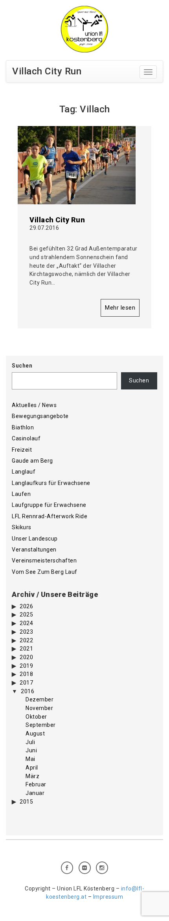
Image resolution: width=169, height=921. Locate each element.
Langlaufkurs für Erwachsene (51, 483)
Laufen (21, 494)
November (39, 708)
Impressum (108, 897)
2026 (26, 606)
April (32, 767)
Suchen (22, 365)
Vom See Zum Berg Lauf (44, 572)
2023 (26, 632)
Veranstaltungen (34, 549)
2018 (26, 674)
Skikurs (21, 527)
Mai (30, 759)
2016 (27, 691)
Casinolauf (26, 438)
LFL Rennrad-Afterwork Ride (49, 516)
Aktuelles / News (34, 405)
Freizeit (22, 450)
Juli (30, 742)
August (35, 733)
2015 (26, 801)
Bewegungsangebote (40, 416)
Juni (31, 750)
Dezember (39, 699)
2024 (26, 623)
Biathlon (23, 427)
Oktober (36, 717)
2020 (26, 657)
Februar (36, 784)
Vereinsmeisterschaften (44, 560)
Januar (35, 793)
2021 (26, 648)
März (32, 776)
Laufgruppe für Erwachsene (49, 505)
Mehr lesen (120, 307)
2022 (26, 640)
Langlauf (23, 472)
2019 (26, 666)
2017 (26, 682)
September (41, 725)
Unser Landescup (35, 538)
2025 (26, 614)
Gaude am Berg (32, 461)
